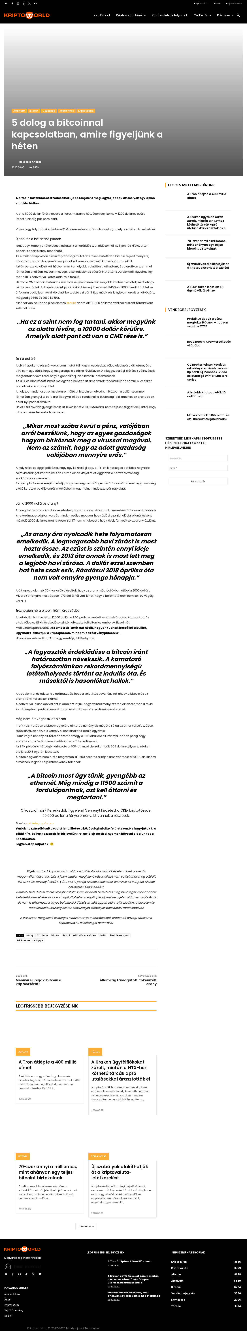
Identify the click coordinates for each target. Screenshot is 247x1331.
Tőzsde (95, 1051)
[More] (57, 186)
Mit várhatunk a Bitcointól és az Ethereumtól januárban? (208, 417)
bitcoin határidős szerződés (79, 935)
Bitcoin (33, 111)
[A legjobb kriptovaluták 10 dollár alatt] (175, 398)
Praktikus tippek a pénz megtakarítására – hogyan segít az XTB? (207, 322)
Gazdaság (48, 111)
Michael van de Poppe (30, 940)
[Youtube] (35, 4)
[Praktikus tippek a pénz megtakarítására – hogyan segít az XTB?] (175, 324)
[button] (238, 15)
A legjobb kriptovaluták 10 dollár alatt (206, 394)
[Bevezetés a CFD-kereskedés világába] (175, 347)
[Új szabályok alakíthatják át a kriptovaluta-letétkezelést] (122, 1139)
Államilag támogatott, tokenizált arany (128, 982)
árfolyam (42, 935)
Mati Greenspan (119, 935)
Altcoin (23, 1051)
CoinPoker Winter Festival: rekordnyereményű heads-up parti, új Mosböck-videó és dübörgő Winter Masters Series (207, 372)
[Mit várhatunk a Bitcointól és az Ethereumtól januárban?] (175, 420)
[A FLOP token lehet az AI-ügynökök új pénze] (175, 292)
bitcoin (55, 935)
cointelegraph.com (39, 823)
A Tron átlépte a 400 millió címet (47, 1065)
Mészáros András (30, 162)
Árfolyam (19, 111)
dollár (103, 935)
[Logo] (41, 15)
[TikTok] (24, 4)
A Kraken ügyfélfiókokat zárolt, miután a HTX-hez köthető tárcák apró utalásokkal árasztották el (120, 1070)
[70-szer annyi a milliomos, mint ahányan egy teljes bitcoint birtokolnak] (50, 1139)
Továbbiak (84, 1226)
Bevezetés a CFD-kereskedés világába (209, 344)
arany (29, 935)
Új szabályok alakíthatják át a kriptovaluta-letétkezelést (119, 1172)
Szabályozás (98, 1156)
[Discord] (6, 4)
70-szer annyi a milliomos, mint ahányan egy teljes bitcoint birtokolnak (48, 1172)
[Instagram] (18, 4)
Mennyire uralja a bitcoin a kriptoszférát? (38, 982)
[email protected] (27, 1267)
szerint (71, 303)
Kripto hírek (67, 111)
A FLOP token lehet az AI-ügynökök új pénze (205, 289)
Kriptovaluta (85, 111)
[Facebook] (12, 4)
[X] (29, 4)
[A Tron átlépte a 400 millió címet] (50, 1035)
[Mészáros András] (15, 162)
